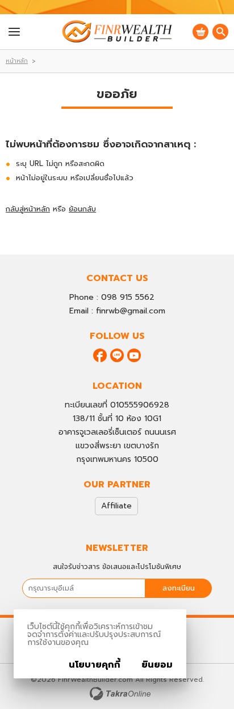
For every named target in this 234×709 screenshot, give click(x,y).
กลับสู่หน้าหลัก (28, 208)
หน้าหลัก (17, 61)
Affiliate (116, 506)
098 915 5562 (127, 297)
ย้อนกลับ (82, 208)
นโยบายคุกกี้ (94, 665)
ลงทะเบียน (178, 588)
